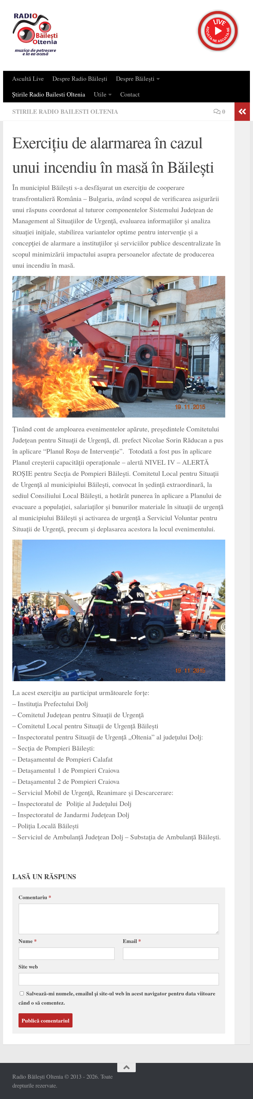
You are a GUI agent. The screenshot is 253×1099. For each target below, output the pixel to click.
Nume (28, 941)
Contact (130, 94)
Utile (100, 94)
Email (132, 941)
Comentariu (35, 897)
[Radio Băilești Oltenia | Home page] (35, 35)
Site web (28, 966)
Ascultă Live (28, 78)
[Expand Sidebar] (242, 111)
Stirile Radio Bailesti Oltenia (65, 111)
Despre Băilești (135, 78)
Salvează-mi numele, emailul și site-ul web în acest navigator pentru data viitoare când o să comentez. (117, 997)
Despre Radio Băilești (79, 78)
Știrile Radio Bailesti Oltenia (48, 94)
